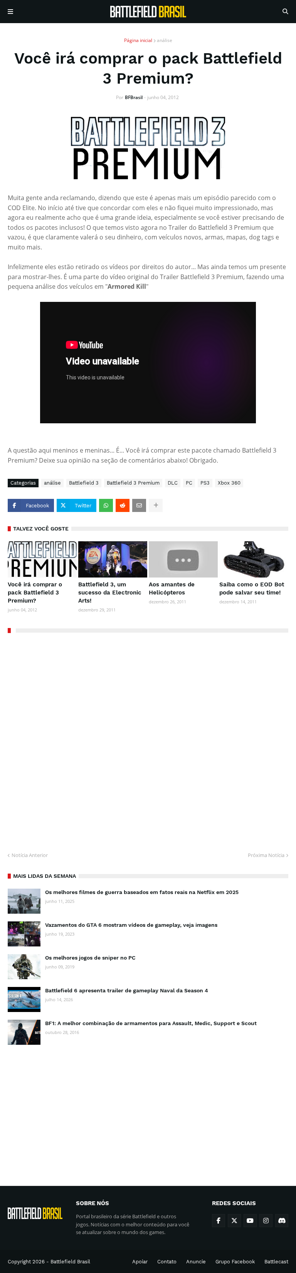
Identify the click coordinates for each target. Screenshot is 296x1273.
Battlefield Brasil (70, 1262)
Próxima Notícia (266, 855)
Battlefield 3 (84, 483)
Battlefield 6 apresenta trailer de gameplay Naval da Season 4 (126, 990)
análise (164, 40)
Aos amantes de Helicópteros (172, 588)
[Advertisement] (148, 1108)
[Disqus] (148, 739)
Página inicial (138, 40)
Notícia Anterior (30, 855)
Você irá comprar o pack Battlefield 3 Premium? (35, 592)
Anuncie (196, 1262)
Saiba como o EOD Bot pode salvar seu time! (251, 588)
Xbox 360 (229, 483)
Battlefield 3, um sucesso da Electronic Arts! (109, 592)
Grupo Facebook (235, 1262)
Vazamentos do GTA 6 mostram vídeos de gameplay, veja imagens (131, 925)
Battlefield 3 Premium (133, 483)
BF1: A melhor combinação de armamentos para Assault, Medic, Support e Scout (151, 1023)
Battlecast (276, 1262)
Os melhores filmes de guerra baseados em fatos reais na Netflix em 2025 (142, 892)
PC (189, 483)
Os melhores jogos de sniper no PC (90, 958)
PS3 (205, 483)
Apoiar (140, 1262)
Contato (167, 1262)
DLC (173, 483)
